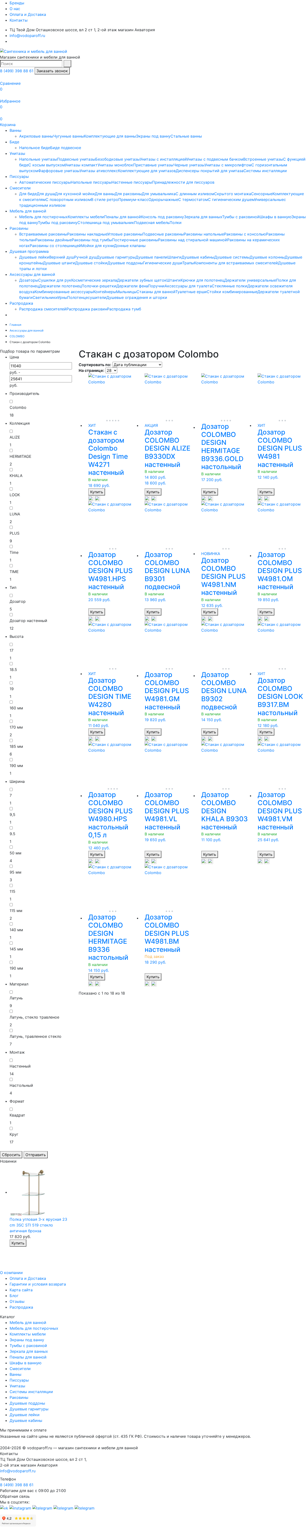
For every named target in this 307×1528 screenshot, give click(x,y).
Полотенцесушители (86, 297)
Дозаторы (28, 280)
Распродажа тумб (124, 309)
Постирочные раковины (135, 239)
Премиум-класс (133, 199)
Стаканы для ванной (155, 291)
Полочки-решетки (99, 286)
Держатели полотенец (60, 286)
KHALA (16, 475)
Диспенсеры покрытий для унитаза (209, 170)
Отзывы (17, 1301)
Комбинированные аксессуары (64, 291)
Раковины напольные (204, 234)
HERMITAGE (20, 456)
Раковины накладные (87, 234)
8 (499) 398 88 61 (16, 70)
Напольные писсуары (91, 182)
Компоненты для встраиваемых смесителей (236, 262)
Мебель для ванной (28, 211)
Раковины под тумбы (92, 239)
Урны (62, 297)
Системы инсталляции (265, 170)
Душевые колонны (267, 257)
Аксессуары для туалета (188, 286)
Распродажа (21, 303)
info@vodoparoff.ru (27, 35)
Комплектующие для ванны (110, 136)
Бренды (17, 2)
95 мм (15, 872)
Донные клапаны (130, 245)
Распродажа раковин (86, 309)
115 (12, 891)
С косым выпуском (46, 165)
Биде (14, 141)
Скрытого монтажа (232, 193)
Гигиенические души (162, 262)
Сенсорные (261, 193)
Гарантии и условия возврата (38, 1284)
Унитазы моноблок (115, 165)
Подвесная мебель (152, 222)
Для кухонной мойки (75, 193)
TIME (14, 571)
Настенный (20, 1066)
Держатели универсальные (250, 280)
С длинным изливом (195, 193)
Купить (96, 491)
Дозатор (18, 601)
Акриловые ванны (36, 136)
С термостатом (193, 199)
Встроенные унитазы (263, 159)
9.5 (12, 833)
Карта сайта (21, 1289)
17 (11, 650)
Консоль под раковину (162, 216)
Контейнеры (104, 291)
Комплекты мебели (86, 216)
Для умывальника (159, 193)
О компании (11, 1272)
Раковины (19, 228)
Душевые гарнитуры (116, 257)
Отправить (35, 1154)
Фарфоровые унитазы (59, 170)
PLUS (14, 533)
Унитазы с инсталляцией (163, 159)
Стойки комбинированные (232, 291)
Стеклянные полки (229, 286)
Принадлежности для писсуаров (183, 182)
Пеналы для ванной (122, 216)
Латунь (16, 998)
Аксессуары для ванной (32, 274)
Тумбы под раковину (57, 222)
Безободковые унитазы (117, 159)
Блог (14, 1295)
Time (14, 552)
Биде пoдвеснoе (65, 147)
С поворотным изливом (68, 199)
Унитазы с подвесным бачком (215, 159)
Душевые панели (151, 257)
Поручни (156, 286)
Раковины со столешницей (55, 245)
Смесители (20, 188)
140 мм (16, 929)
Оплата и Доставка (28, 14)
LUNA (15, 514)
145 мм (16, 949)
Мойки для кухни (97, 245)
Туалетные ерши (191, 291)
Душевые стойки (91, 262)
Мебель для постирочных (43, 216)
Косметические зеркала (94, 280)
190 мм (16, 765)
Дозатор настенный (28, 620)
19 (12, 688)
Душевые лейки (34, 257)
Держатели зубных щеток (141, 280)
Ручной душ (85, 257)
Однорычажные (163, 199)
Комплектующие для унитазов (147, 170)
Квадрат (17, 1115)
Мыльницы (126, 291)
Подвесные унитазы (76, 159)
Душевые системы (232, 257)
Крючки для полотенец (202, 280)
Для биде (28, 193)
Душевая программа (29, 251)
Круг (14, 1134)
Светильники (45, 297)
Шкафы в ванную (275, 216)
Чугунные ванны (68, 136)
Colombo (18, 407)
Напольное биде (34, 147)
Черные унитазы (189, 165)
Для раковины (128, 193)
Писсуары (19, 176)
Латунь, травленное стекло (35, 1036)
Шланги (174, 257)
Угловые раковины (124, 234)
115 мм (16, 910)
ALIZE (15, 437)
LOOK (15, 494)
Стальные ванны (186, 136)
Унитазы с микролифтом (228, 165)
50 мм (15, 853)
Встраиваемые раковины (43, 234)
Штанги (173, 280)
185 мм (16, 746)
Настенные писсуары (132, 182)
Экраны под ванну (153, 136)
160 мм (16, 708)
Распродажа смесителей (42, 309)
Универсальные (269, 199)
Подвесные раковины (163, 234)
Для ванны (105, 193)
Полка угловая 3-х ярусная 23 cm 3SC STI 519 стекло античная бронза (38, 1225)
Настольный (21, 1085)
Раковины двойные (53, 239)
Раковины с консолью (245, 234)
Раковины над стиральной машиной (192, 239)
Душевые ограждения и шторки (136, 297)
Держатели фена (132, 286)
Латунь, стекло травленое (34, 1017)
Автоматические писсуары (45, 182)
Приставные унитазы (153, 165)
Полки (176, 222)
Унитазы (17, 153)
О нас (15, 8)
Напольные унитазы (38, 159)
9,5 (12, 814)
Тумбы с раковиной (241, 216)
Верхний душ (61, 257)
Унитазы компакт (81, 165)
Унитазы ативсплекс (99, 170)
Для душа (46, 193)
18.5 (13, 669)
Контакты (19, 20)
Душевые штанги (59, 262)
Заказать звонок (52, 70)
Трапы (188, 262)
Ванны (15, 130)
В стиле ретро (104, 199)
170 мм (16, 727)
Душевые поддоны (125, 262)
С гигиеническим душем (231, 199)
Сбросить (11, 1154)
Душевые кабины (198, 257)
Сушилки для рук (54, 280)
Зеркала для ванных (203, 216)
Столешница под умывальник (105, 222)
